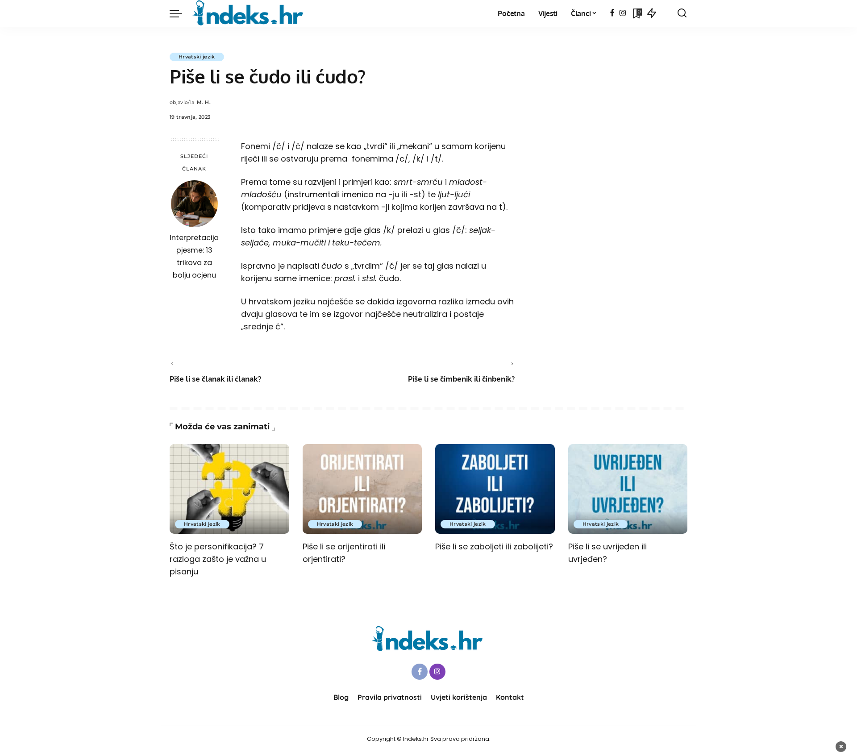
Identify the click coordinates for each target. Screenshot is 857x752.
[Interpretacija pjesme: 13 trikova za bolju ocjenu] (194, 203)
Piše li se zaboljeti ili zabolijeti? (494, 546)
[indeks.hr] (249, 13)
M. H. (204, 102)
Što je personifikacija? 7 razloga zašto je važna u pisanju (218, 559)
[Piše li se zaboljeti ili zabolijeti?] (495, 489)
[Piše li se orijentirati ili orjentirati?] (362, 489)
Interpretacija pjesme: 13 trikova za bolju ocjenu (194, 256)
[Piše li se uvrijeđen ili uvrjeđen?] (628, 489)
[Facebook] (612, 13)
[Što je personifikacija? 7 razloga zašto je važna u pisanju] (229, 489)
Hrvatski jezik (197, 57)
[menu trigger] (180, 13)
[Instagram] (623, 13)
